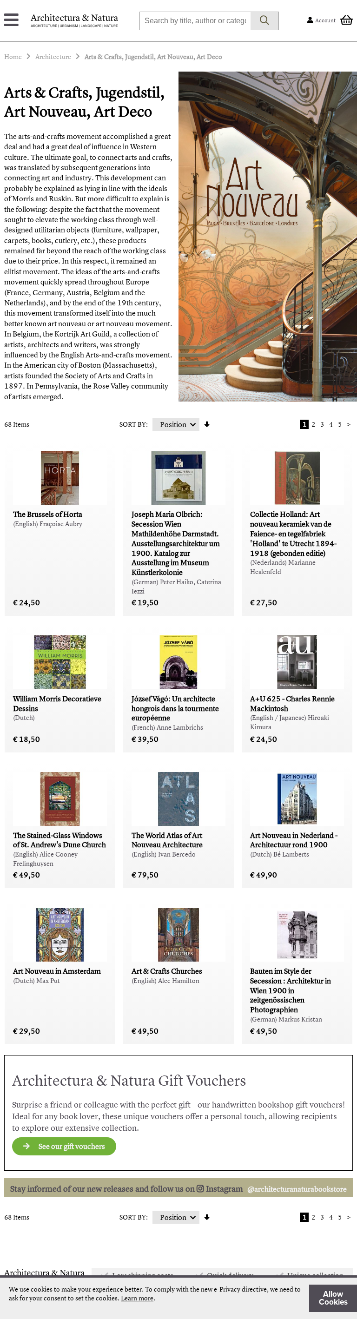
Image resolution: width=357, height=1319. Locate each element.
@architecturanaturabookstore (297, 1189)
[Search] (265, 21)
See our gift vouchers (71, 1146)
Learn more (137, 1297)
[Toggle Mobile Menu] (11, 20)
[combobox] (195, 21)
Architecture (53, 56)
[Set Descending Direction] (207, 424)
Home (13, 56)
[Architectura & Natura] (74, 20)
